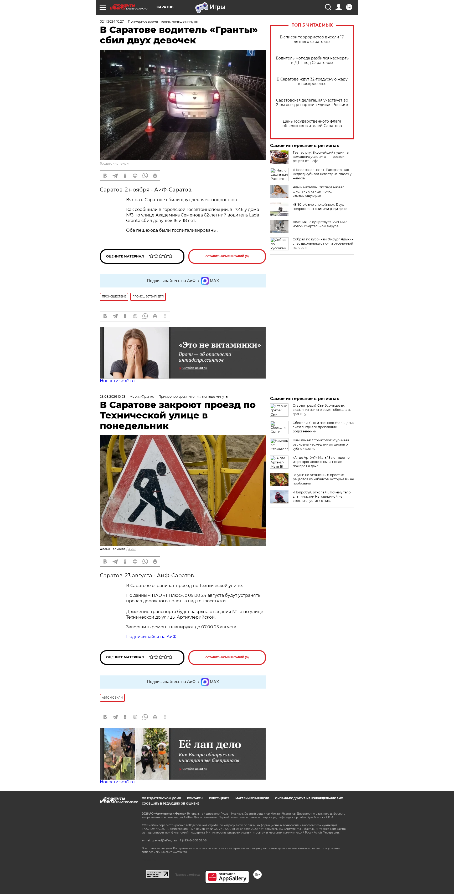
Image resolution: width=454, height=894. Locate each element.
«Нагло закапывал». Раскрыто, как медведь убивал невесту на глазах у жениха (322, 174)
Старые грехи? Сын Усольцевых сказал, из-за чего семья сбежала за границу (322, 409)
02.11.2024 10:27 (112, 21)
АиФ (132, 549)
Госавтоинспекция (115, 163)
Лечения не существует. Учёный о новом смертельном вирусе (320, 224)
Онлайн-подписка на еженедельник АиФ (309, 798)
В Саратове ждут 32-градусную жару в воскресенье (312, 81)
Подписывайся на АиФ (151, 636)
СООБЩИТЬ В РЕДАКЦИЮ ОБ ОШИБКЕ (170, 803)
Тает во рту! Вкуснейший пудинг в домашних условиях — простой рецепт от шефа (321, 156)
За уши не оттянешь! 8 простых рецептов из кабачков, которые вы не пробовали (323, 479)
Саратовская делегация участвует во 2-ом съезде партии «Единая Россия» (312, 102)
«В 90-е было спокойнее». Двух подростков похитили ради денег (320, 207)
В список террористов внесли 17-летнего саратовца (312, 39)
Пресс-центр (219, 798)
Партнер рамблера (187, 874)
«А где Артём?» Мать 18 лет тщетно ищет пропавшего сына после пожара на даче (321, 462)
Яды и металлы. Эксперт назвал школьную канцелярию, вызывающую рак (318, 191)
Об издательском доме (161, 798)
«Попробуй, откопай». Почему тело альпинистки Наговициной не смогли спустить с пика (322, 496)
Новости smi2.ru (117, 380)
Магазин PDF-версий (252, 798)
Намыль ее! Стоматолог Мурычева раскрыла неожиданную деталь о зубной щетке (321, 444)
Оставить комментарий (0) (227, 256)
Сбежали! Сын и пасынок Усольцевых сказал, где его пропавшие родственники (323, 427)
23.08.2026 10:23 (112, 396)
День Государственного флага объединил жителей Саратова (312, 123)
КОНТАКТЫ (195, 798)
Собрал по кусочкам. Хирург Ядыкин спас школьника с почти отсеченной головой (323, 243)
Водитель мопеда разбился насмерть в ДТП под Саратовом (312, 60)
